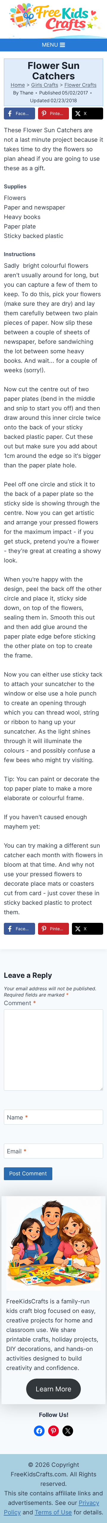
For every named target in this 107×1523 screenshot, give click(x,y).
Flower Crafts (80, 85)
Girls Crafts (44, 85)
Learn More (53, 1389)
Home (18, 85)
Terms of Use (53, 1512)
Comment (20, 1003)
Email (16, 1151)
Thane (26, 93)
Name (17, 1117)
